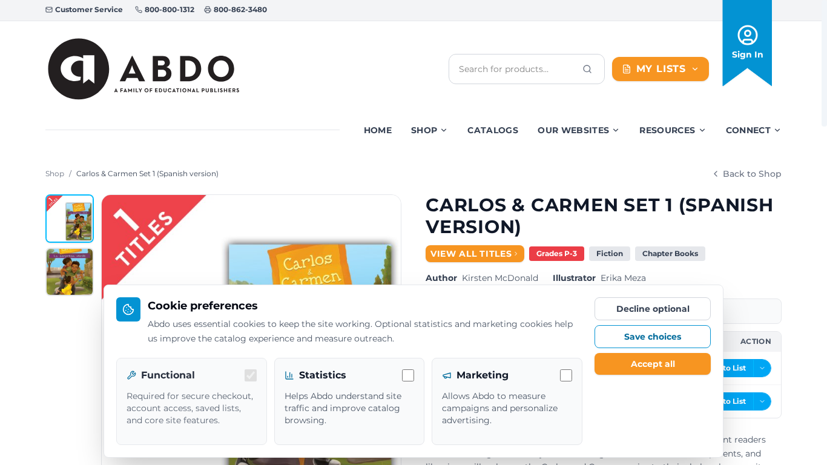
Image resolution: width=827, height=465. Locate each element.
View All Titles (471, 253)
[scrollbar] (824, 63)
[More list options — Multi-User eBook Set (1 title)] (762, 401)
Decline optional (653, 308)
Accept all (653, 363)
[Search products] (587, 69)
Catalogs (492, 130)
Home (378, 130)
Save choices (652, 336)
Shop (424, 130)
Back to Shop (752, 173)
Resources (667, 130)
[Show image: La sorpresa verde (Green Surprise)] (69, 272)
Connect (748, 130)
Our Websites (573, 130)
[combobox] (517, 69)
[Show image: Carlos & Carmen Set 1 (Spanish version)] (69, 218)
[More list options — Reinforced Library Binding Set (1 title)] (762, 368)
